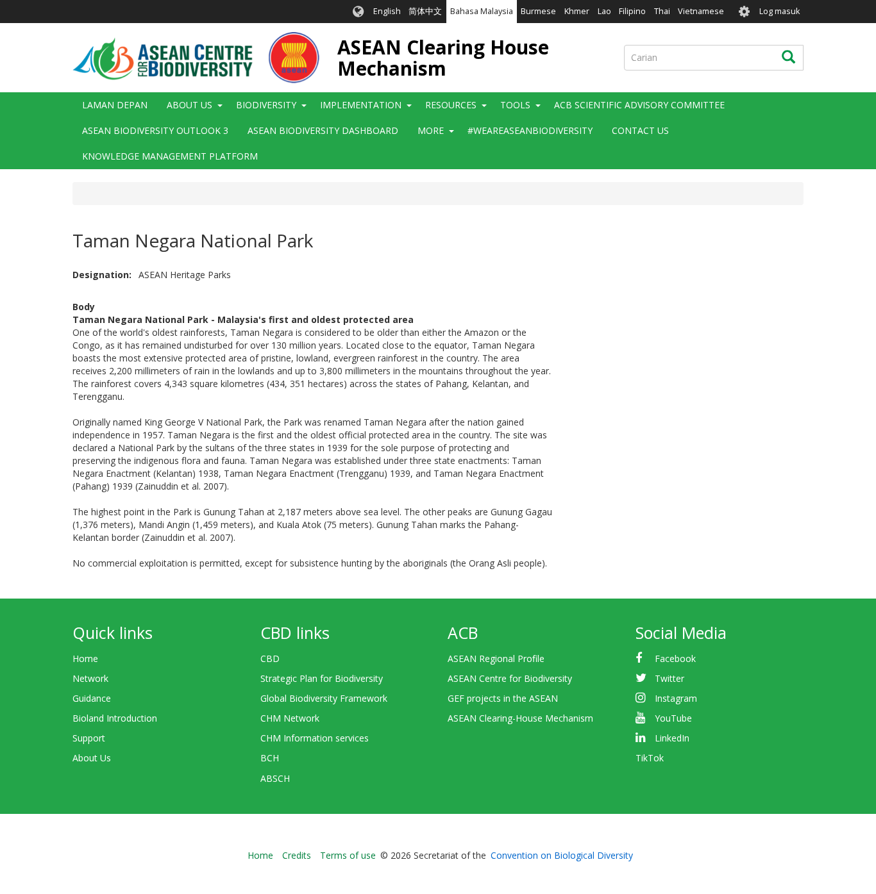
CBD (270, 658)
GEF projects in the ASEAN (503, 698)
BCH (269, 758)
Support (88, 738)
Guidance (91, 698)
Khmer (576, 11)
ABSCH (275, 778)
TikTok (650, 758)
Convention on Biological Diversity (562, 855)
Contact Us (640, 130)
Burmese (538, 11)
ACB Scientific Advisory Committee (639, 105)
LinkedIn (672, 738)
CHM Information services (314, 738)
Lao (604, 11)
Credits (296, 855)
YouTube (673, 718)
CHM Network (289, 718)
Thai (662, 11)
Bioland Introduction (114, 718)
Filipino (632, 11)
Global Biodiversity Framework (323, 698)
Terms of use (348, 855)
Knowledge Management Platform (170, 156)
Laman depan (114, 105)
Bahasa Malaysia (481, 11)
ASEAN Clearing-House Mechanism (520, 718)
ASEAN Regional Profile (496, 658)
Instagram (676, 698)
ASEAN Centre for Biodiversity (510, 678)
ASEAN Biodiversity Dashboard (323, 130)
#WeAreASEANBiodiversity (530, 130)
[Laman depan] (195, 57)
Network (90, 678)
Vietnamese (701, 11)
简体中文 (425, 11)
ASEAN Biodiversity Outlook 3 (155, 130)
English (387, 11)
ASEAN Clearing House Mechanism (443, 57)
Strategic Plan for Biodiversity (321, 678)
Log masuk (779, 11)
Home (85, 658)
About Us (91, 758)
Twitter (669, 678)
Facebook (675, 658)
